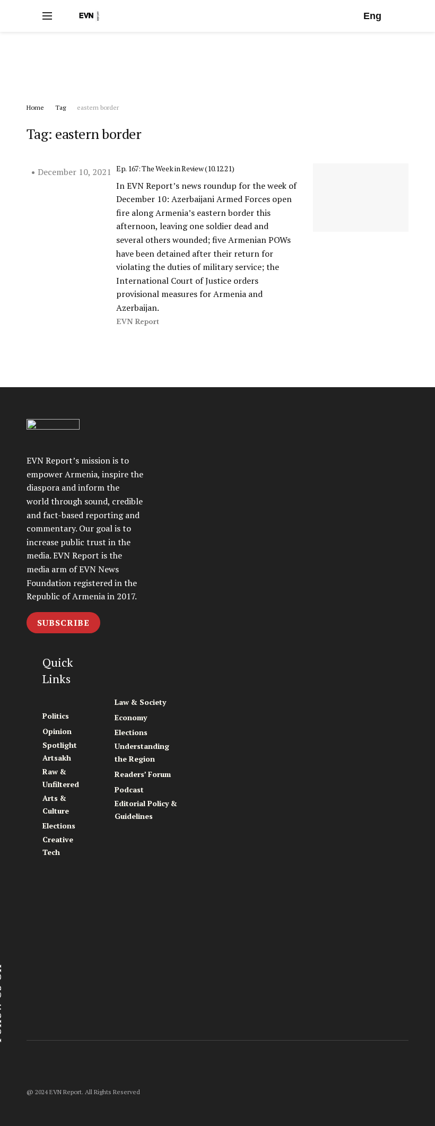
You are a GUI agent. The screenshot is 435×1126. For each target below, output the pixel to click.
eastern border (98, 107)
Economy (131, 717)
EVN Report (137, 322)
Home (35, 107)
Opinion (57, 731)
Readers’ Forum (143, 774)
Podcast (129, 789)
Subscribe (63, 623)
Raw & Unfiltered (60, 777)
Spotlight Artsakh (59, 751)
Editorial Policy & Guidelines (146, 809)
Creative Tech (57, 845)
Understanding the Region (142, 752)
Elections (58, 826)
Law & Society (140, 702)
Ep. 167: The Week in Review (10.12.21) (175, 168)
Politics (55, 716)
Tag (60, 107)
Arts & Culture (55, 804)
